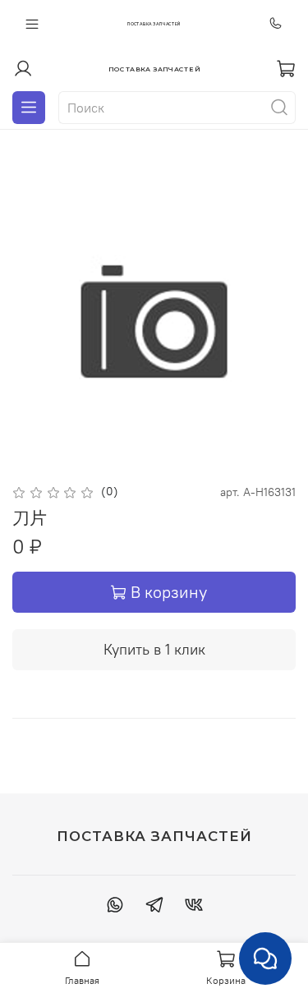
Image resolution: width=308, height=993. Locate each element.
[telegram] (154, 906)
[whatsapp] (115, 906)
